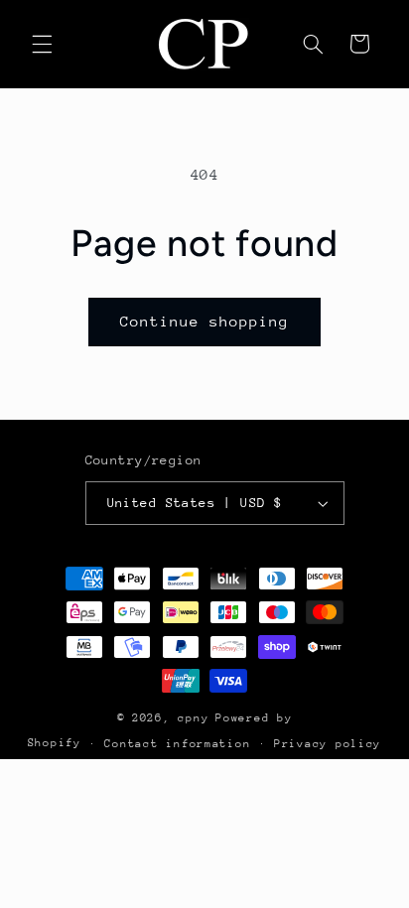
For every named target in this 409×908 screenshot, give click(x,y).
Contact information (177, 743)
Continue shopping (205, 321)
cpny (193, 718)
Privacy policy (327, 743)
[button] (42, 43)
